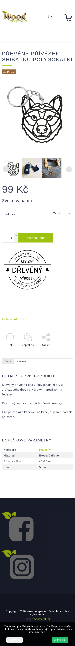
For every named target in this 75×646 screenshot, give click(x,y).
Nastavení (15, 640)
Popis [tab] (8, 361)
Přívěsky (45, 449)
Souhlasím (60, 640)
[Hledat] (50, 17)
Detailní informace (14, 319)
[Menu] (58, 17)
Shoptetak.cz (42, 619)
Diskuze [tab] (21, 361)
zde (43, 632)
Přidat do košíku (35, 237)
